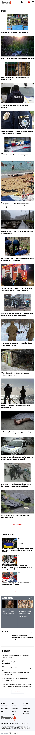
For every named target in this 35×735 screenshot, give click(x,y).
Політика (14, 706)
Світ (13, 714)
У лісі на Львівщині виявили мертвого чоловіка (17, 58)
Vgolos (6, 3)
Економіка (15, 708)
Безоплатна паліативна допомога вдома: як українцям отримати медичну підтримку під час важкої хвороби (16, 685)
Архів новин (26, 708)
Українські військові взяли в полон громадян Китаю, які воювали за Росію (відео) (8, 612)
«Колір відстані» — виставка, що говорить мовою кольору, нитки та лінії (15, 679)
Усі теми (17, 591)
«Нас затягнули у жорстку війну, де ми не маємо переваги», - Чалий (16, 583)
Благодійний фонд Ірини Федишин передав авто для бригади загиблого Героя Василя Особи (17, 550)
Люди (2, 711)
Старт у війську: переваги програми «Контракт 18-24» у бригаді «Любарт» (17, 656)
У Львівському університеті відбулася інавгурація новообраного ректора (22, 637)
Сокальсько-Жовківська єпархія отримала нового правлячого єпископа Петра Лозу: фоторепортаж (25, 613)
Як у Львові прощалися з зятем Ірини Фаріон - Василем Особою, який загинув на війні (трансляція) (17, 567)
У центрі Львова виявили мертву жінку (14, 32)
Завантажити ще (17, 524)
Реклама (25, 706)
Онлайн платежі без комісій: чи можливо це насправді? (17, 668)
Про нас (25, 703)
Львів (13, 703)
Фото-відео (4, 708)
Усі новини (17, 692)
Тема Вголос (4, 706)
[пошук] (22, 2)
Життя (14, 711)
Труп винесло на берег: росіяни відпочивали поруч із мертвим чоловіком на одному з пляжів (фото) (16, 205)
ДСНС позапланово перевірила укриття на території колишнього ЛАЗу (16, 673)
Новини (3, 703)
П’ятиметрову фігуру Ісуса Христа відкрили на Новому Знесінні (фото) (17, 662)
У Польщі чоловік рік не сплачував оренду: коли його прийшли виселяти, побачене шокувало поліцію (16, 156)
